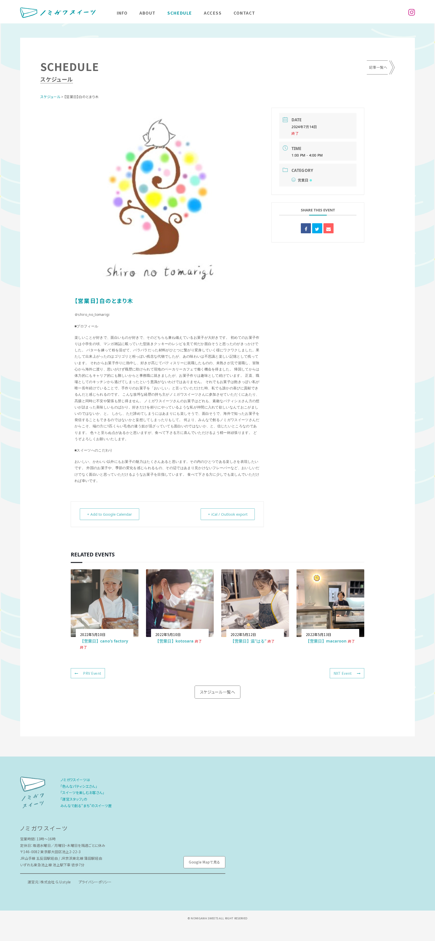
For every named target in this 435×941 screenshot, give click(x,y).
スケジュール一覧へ (217, 692)
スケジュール (50, 96)
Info (122, 13)
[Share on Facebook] (306, 228)
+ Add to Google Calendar (109, 514)
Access (213, 13)
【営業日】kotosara (174, 641)
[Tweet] (317, 228)
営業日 (303, 180)
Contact (244, 13)
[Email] (328, 228)
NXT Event (343, 673)
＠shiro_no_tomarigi (92, 314)
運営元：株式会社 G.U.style (49, 881)
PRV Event (92, 673)
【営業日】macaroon (326, 641)
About (147, 13)
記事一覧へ (378, 67)
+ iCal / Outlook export (227, 514)
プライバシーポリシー (95, 881)
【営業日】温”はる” (248, 641)
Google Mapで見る (204, 861)
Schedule (179, 13)
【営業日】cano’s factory (104, 641)
